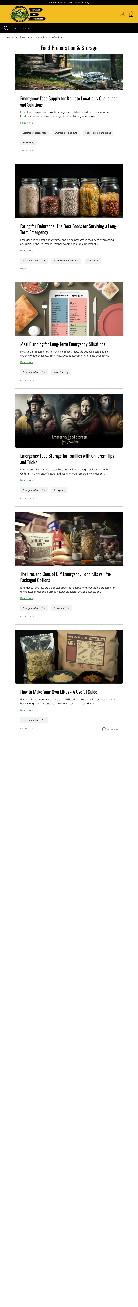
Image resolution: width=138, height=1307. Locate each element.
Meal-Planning (61, 372)
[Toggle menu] (5, 14)
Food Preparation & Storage (26, 37)
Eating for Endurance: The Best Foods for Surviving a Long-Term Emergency (68, 228)
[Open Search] (6, 28)
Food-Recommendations (98, 132)
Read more (26, 123)
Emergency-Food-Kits (53, 37)
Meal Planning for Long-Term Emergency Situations (62, 343)
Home (7, 37)
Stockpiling (28, 142)
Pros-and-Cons (61, 608)
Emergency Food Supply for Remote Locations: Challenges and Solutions (68, 101)
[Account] (122, 13)
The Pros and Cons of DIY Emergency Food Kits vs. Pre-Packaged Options (66, 576)
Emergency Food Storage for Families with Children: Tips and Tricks (67, 458)
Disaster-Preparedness (34, 132)
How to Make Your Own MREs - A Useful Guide (58, 691)
